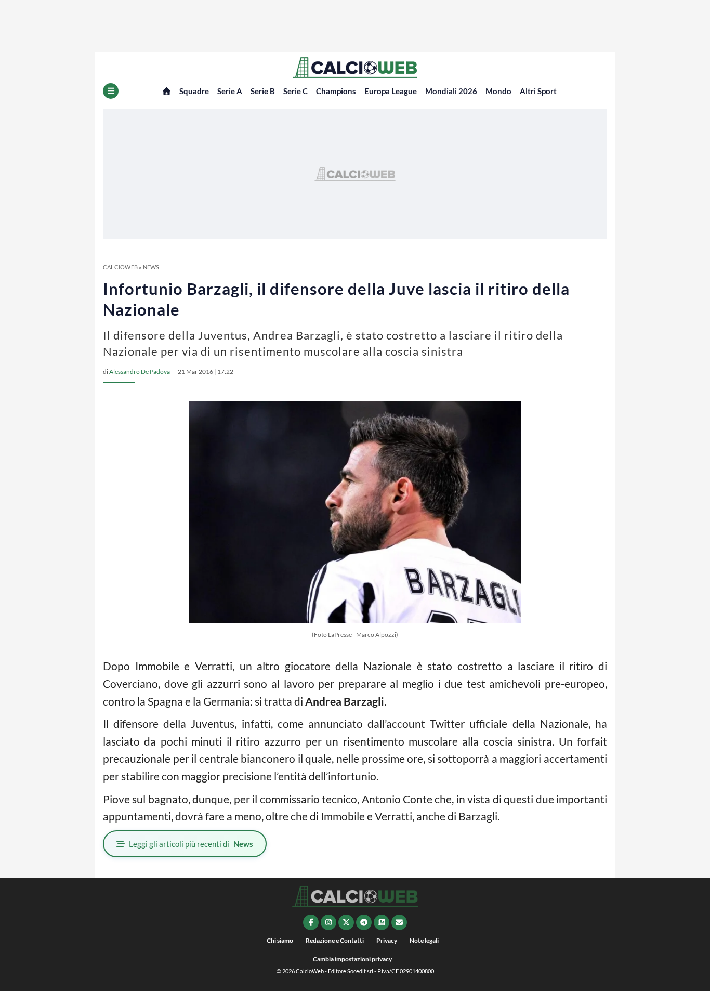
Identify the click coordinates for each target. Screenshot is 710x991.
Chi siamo (280, 940)
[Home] (167, 91)
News (151, 267)
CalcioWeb (120, 267)
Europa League (390, 91)
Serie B (263, 91)
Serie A (229, 91)
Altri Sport (538, 91)
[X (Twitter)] (346, 922)
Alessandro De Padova (139, 371)
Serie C (295, 91)
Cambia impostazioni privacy (352, 959)
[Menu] (111, 91)
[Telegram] (364, 922)
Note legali (424, 940)
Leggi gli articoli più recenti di (191, 844)
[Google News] (381, 922)
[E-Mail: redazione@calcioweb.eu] (399, 922)
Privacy (386, 940)
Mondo (498, 91)
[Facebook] (311, 922)
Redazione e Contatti (335, 940)
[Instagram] (328, 922)
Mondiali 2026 (451, 91)
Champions (336, 91)
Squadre (194, 91)
